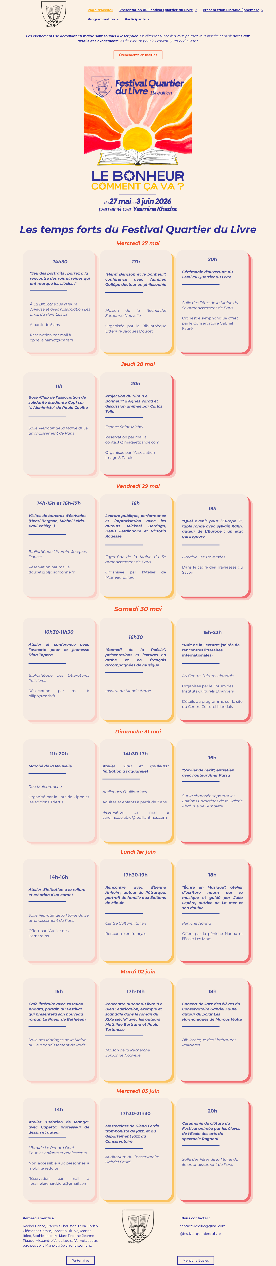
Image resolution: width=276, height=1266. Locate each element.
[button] (158, 10)
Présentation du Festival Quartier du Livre (156, 10)
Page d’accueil (100, 10)
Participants (135, 19)
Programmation (101, 19)
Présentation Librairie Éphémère (231, 10)
